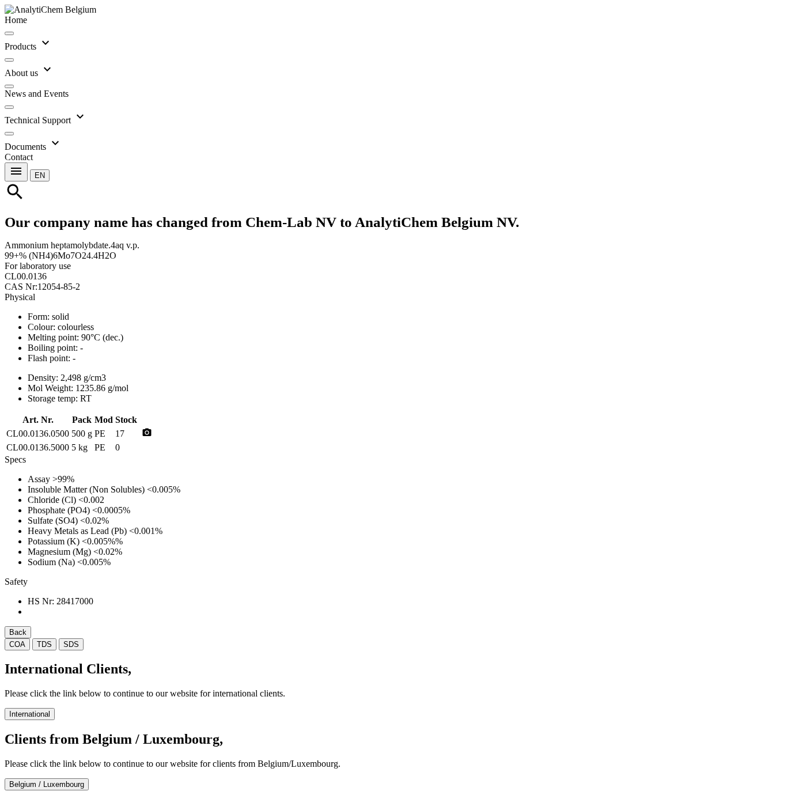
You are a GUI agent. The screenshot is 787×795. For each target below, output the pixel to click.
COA (17, 644)
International (29, 714)
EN (40, 175)
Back (18, 632)
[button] (40, 175)
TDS (44, 644)
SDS (71, 644)
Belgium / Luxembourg (46, 784)
